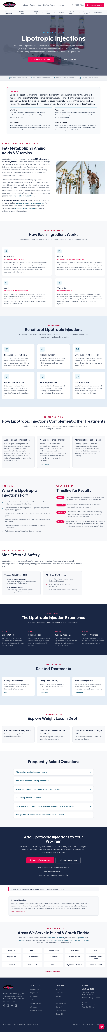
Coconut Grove (53, 950)
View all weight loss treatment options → (53, 867)
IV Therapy (85, 12)
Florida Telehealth (95, 965)
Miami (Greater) (74, 957)
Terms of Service (88, 1024)
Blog (39, 5)
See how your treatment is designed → (53, 875)
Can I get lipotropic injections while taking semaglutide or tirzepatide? (45, 806)
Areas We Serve (61, 1010)
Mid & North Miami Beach (95, 958)
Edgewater (79, 938)
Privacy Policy (76, 1024)
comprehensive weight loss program (30, 203)
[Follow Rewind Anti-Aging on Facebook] (4, 1005)
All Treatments (9, 12)
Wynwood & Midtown (55, 938)
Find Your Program (49, 5)
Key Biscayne (75, 940)
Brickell (21, 940)
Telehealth (59, 1014)
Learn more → (45, 464)
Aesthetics (61, 12)
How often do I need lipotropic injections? (33, 780)
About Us (59, 989)
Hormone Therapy (22, 12)
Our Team (59, 993)
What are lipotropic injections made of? (32, 772)
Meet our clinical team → (19, 912)
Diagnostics (97, 12)
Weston (53, 965)
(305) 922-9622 (78, 5)
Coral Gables (55, 940)
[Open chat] (101, 1026)
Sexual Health (48, 12)
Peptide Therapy (71, 12)
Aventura (65, 940)
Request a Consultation (40, 860)
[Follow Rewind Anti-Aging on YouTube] (12, 1005)
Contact (61, 5)
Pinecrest (11, 965)
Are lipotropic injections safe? (28, 798)
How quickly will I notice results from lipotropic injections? (40, 815)
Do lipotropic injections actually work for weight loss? (38, 789)
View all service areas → (53, 971)
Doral (86, 940)
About (25, 5)
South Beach (32, 965)
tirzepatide (30, 208)
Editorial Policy (61, 1003)
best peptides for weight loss (22, 196)
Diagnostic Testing (36, 1010)
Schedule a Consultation (41, 59)
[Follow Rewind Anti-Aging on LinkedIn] (16, 1005)
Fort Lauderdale (33, 957)
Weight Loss (36, 12)
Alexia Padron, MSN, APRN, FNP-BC (33, 889)
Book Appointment (94, 5)
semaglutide (19, 208)
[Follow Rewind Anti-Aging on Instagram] (8, 1005)
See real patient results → (54, 871)
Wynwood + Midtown (74, 965)
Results (32, 5)
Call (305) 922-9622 (67, 59)
